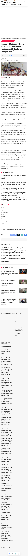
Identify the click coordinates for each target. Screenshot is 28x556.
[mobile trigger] (2, 1)
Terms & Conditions (19, 338)
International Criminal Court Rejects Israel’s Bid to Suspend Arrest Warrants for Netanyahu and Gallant (13, 177)
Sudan (23, 229)
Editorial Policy (18, 326)
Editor (6, 58)
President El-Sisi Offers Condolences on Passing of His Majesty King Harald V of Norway (6, 371)
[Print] (12, 55)
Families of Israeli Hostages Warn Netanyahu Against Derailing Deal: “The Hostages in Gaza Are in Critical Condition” (13, 199)
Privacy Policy (18, 335)
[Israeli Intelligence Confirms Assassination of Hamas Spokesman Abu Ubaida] (23, 282)
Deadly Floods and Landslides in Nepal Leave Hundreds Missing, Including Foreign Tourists (6, 421)
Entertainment (4, 212)
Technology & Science (6, 221)
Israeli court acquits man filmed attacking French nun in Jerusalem (7, 392)
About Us (17, 324)
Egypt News (4, 210)
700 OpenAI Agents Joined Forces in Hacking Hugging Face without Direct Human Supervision (6, 382)
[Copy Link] (9, 55)
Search (24, 239)
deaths (13, 229)
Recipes (3, 216)
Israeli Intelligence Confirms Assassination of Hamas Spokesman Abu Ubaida (8, 282)
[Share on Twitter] (7, 55)
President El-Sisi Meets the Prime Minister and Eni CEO (6, 477)
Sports (2, 218)
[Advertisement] (14, 21)
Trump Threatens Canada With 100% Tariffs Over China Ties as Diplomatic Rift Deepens (9, 301)
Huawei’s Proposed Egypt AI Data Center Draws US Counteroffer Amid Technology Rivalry (6, 432)
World (2, 223)
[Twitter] (2, 551)
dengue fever (18, 229)
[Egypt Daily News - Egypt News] (10, 1)
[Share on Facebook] (5, 55)
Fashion (3, 214)
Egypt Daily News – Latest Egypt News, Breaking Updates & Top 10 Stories (20, 331)
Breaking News (4, 207)
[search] (22, 1)
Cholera (9, 229)
